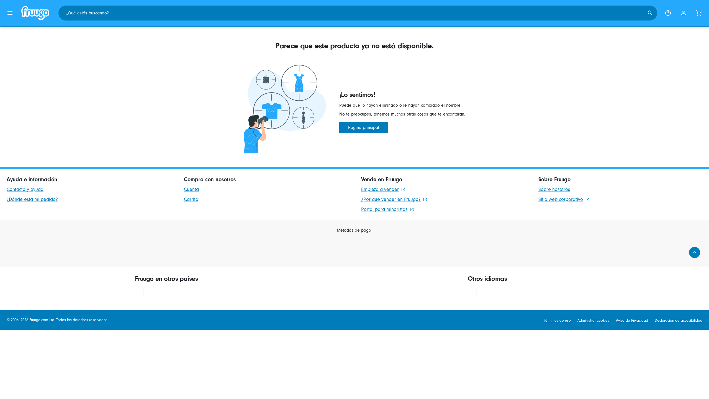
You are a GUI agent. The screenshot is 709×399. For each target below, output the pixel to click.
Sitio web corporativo (560, 199)
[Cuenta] (683, 13)
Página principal (363, 127)
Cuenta (191, 189)
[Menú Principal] (10, 13)
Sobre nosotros (554, 189)
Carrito (191, 199)
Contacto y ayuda (25, 189)
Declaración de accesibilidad (678, 320)
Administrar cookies (593, 320)
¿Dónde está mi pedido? (32, 199)
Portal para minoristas (384, 209)
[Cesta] (699, 13)
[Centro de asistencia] (668, 13)
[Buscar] (650, 13)
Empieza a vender (380, 189)
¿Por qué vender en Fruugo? (391, 199)
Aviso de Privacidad (632, 320)
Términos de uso (557, 320)
